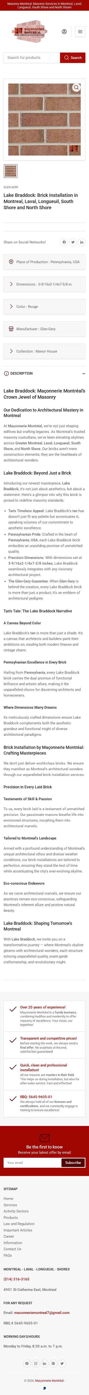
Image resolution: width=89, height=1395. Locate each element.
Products (11, 1218)
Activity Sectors (16, 1211)
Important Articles (18, 1230)
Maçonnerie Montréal (49, 1380)
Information (13, 1243)
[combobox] (44, 58)
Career (9, 1236)
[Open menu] (80, 31)
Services (10, 1205)
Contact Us (12, 1249)
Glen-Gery (11, 187)
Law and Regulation (19, 1224)
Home (8, 1198)
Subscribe (73, 1163)
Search (76, 58)
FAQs (8, 1255)
